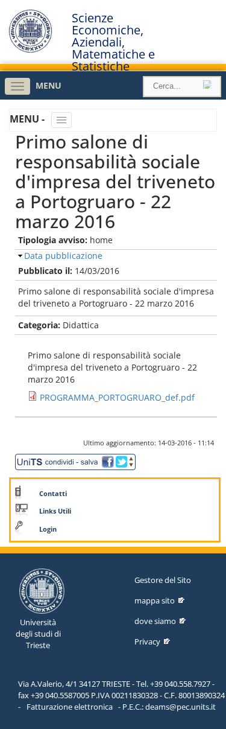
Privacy (147, 641)
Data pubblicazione (63, 255)
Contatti (53, 493)
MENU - (28, 119)
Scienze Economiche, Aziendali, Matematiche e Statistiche (113, 42)
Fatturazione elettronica (70, 706)
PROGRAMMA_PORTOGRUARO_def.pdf (117, 397)
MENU (48, 85)
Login (48, 529)
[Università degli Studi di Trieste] (30, 50)
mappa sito (154, 600)
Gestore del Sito (162, 580)
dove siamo (155, 621)
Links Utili (55, 511)
